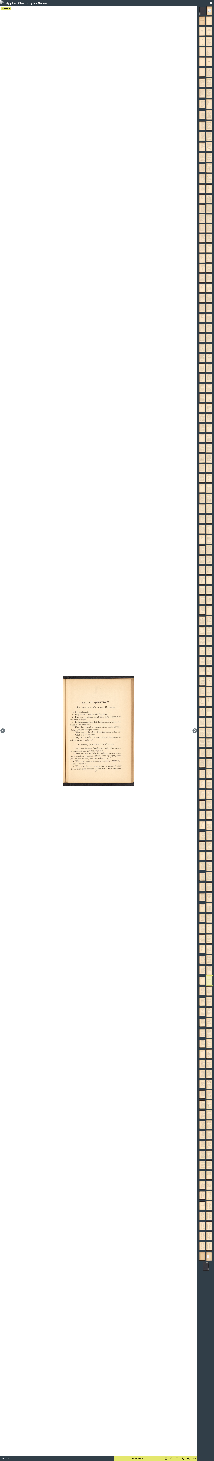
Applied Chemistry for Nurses (26, 3)
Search (7, 8)
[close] (211, 3)
